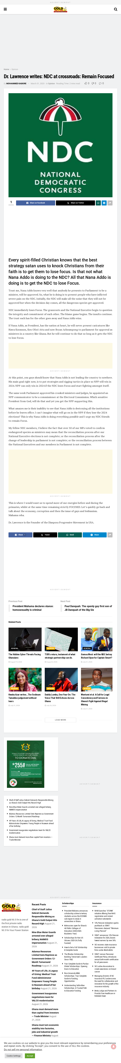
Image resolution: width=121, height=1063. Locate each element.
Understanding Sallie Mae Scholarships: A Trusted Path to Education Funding (75, 988)
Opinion (15, 69)
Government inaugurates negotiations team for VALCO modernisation (44, 997)
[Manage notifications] (113, 1046)
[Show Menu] (5, 9)
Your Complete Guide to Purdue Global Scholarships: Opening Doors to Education (76, 966)
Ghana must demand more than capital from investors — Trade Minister (45, 1013)
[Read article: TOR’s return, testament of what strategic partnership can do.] (61, 639)
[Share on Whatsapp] (98, 202)
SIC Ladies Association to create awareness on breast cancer (105, 969)
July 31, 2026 (87, 662)
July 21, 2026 (87, 709)
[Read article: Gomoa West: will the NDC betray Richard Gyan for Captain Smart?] (97, 639)
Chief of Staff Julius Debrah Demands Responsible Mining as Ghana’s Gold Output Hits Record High (44, 916)
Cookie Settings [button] (14, 1056)
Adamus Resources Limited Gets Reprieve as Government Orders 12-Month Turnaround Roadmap (44, 958)
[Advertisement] (60, 41)
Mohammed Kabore (16, 83)
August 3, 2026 (51, 662)
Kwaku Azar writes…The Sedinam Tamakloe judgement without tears (24, 698)
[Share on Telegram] (104, 202)
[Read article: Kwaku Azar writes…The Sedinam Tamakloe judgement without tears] (25, 679)
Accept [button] (30, 1056)
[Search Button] (115, 9)
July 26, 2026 (51, 705)
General (14, 648)
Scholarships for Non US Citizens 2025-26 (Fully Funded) (73, 940)
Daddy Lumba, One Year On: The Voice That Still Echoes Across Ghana (60, 698)
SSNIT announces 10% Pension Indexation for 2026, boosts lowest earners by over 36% (106, 938)
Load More (60, 720)
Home (6, 69)
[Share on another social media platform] (109, 202)
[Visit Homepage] (60, 9)
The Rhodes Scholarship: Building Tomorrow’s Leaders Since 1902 (75, 957)
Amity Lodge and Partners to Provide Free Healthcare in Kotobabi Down (105, 993)
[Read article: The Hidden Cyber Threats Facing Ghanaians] (25, 639)
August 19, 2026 (16, 662)
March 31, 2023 (37, 83)
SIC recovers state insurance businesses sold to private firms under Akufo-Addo (106, 947)
